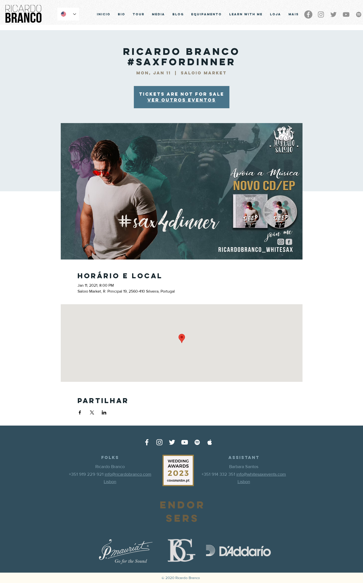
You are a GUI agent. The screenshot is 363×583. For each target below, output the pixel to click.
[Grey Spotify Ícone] (359, 14)
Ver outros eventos (181, 100)
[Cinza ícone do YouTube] (346, 14)
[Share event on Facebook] (80, 412)
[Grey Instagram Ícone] (321, 14)
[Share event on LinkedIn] (104, 412)
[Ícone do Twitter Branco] (172, 442)
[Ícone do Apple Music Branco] (210, 442)
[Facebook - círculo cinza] (308, 14)
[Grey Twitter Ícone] (333, 14)
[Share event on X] (92, 412)
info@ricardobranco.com (128, 474)
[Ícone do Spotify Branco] (197, 442)
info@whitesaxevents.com (261, 474)
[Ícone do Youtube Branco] (185, 442)
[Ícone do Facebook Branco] (147, 442)
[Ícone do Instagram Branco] (159, 442)
